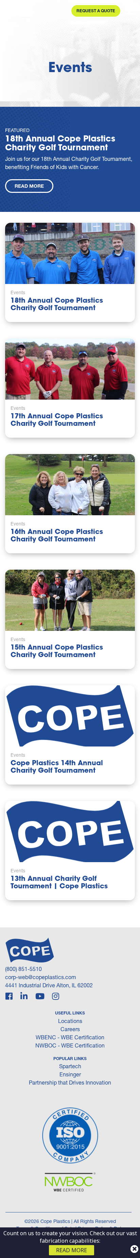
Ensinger (70, 1074)
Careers (70, 1029)
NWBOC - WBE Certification (70, 1045)
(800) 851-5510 (23, 969)
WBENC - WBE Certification (70, 1037)
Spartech (70, 1066)
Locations (70, 1021)
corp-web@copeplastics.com (40, 977)
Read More (29, 186)
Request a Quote (95, 10)
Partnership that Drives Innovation (70, 1082)
